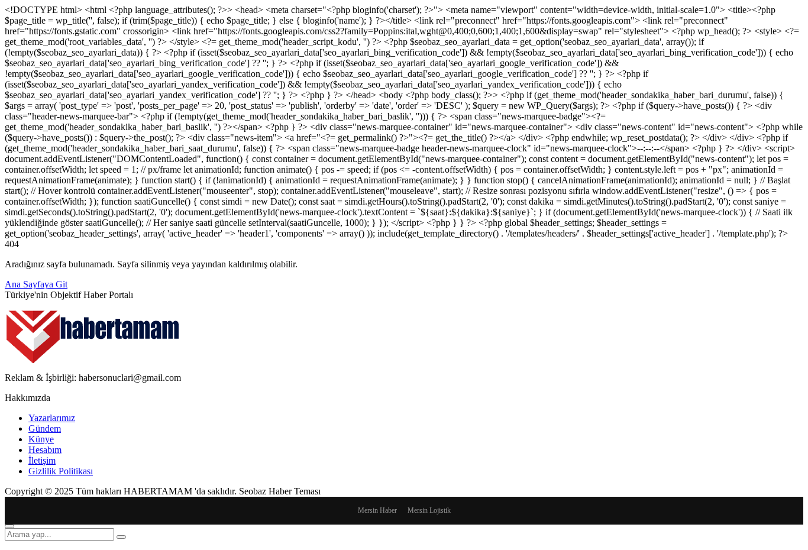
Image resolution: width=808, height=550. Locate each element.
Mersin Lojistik (429, 510)
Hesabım (45, 450)
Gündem (44, 428)
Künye (41, 439)
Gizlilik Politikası (60, 471)
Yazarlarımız (51, 418)
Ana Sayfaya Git (36, 284)
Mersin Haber (377, 510)
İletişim (42, 460)
